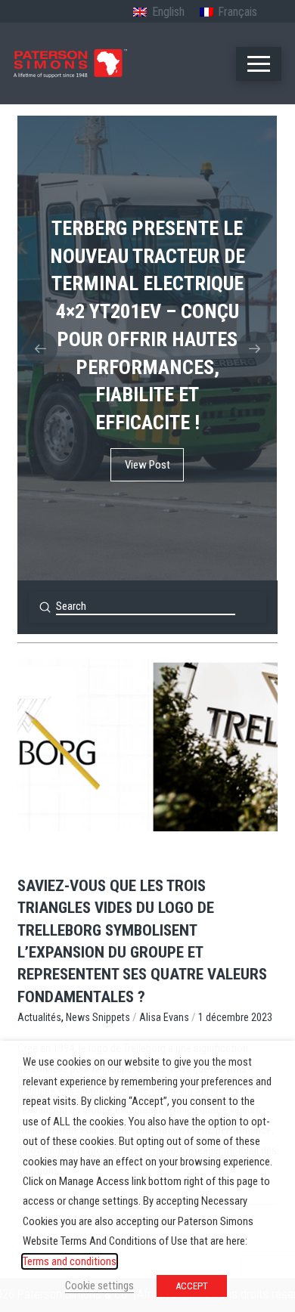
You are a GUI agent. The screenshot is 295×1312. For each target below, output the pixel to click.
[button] (258, 64)
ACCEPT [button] (191, 1286)
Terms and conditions (69, 1261)
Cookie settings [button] (99, 1285)
